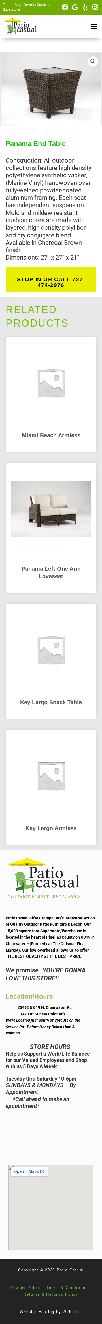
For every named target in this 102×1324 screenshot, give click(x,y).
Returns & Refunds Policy (51, 1294)
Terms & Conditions (67, 1288)
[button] (94, 26)
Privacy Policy (25, 1288)
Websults (72, 1312)
